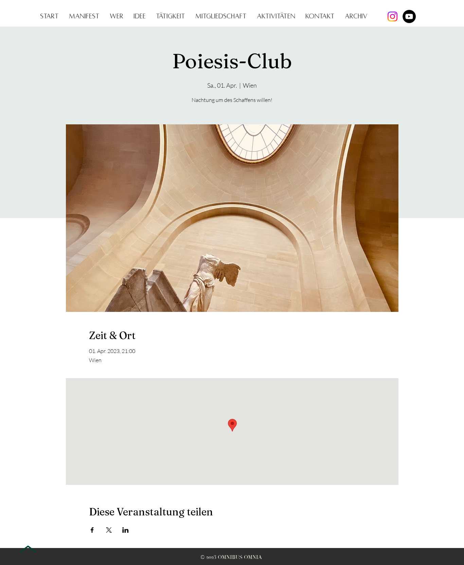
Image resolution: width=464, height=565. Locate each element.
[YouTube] (409, 16)
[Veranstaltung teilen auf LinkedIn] (125, 530)
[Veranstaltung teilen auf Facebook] (92, 530)
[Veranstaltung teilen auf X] (109, 530)
